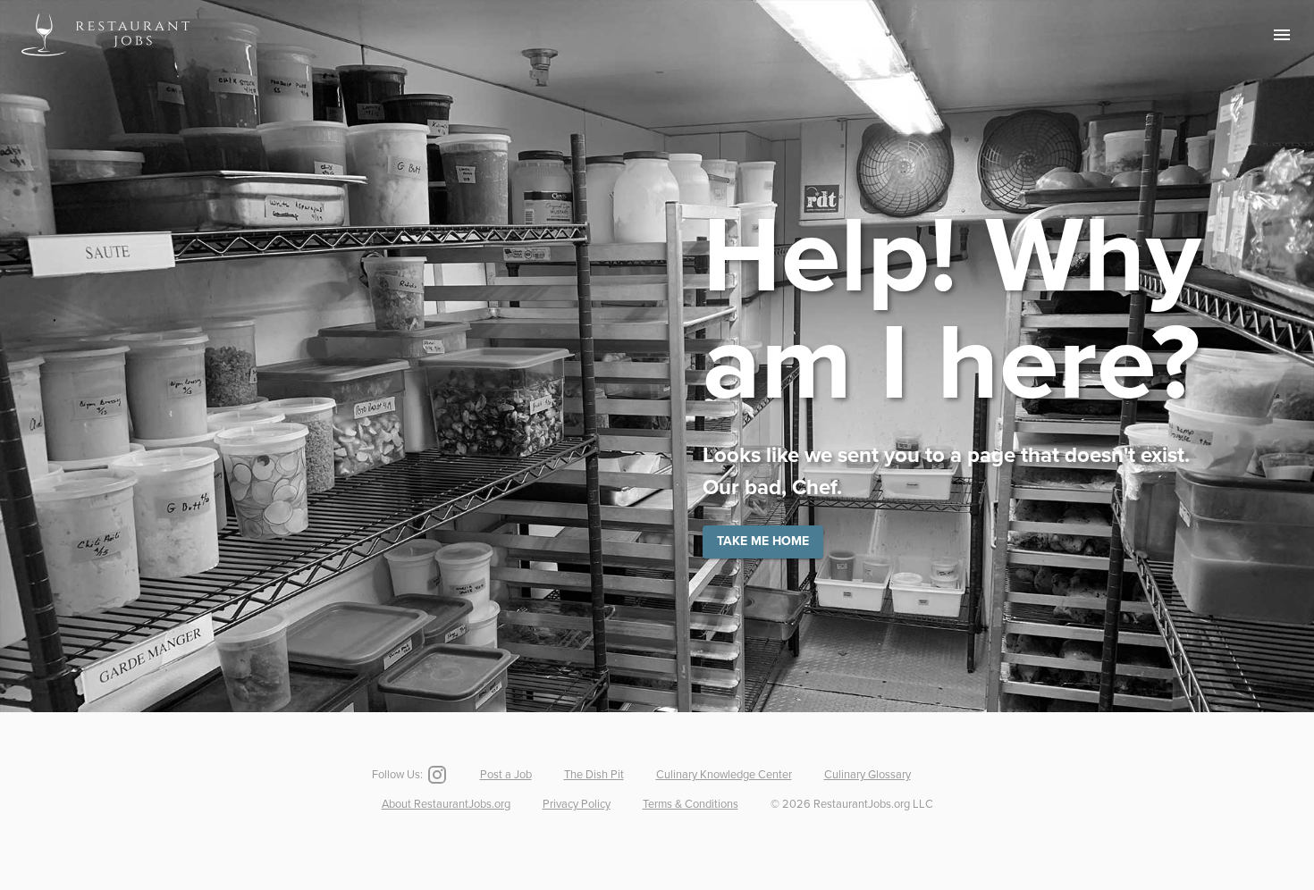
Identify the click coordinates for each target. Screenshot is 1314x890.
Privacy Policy (577, 804)
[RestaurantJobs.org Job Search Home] (105, 59)
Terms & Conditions (690, 804)
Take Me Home (763, 541)
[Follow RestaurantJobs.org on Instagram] (435, 775)
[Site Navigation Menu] (1282, 35)
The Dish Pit (594, 775)
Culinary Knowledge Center (724, 775)
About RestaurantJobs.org (446, 804)
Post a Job (506, 775)
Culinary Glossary (867, 775)
